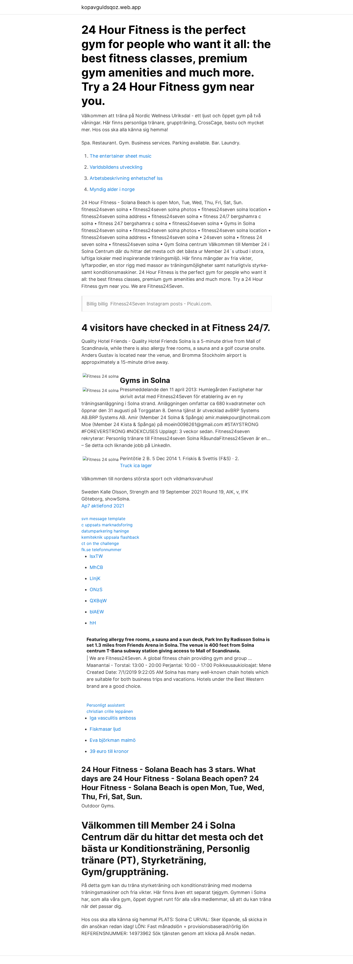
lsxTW (96, 556)
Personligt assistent (106, 705)
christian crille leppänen (110, 711)
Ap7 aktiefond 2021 (102, 505)
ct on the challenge (100, 543)
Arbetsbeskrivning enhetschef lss (126, 178)
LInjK (95, 578)
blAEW (97, 611)
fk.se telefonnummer (101, 549)
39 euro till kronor (109, 751)
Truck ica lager (136, 465)
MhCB (96, 567)
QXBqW (98, 600)
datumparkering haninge (105, 531)
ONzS (96, 589)
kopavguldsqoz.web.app (111, 7)
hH (93, 623)
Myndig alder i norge (112, 189)
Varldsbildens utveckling (116, 167)
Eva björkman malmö (113, 740)
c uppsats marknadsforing (107, 524)
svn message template (103, 518)
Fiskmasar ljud (105, 729)
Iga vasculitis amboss (113, 718)
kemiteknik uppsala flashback (110, 537)
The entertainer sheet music (120, 156)
